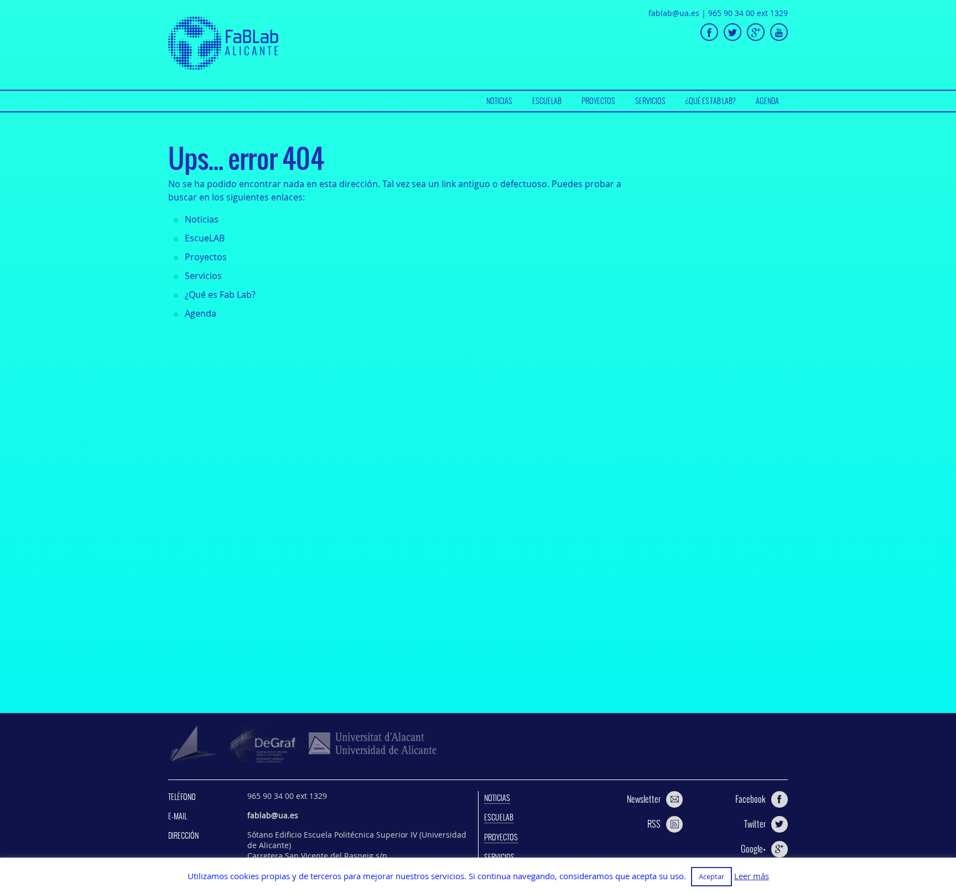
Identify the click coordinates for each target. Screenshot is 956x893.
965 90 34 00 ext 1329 (748, 13)
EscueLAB (547, 100)
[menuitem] (499, 101)
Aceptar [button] (711, 876)
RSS (654, 824)
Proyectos (598, 100)
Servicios (650, 100)
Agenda (767, 100)
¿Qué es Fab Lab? (710, 100)
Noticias (499, 100)
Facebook (750, 799)
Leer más (751, 876)
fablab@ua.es (673, 13)
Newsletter (644, 799)
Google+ (753, 849)
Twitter (755, 824)
